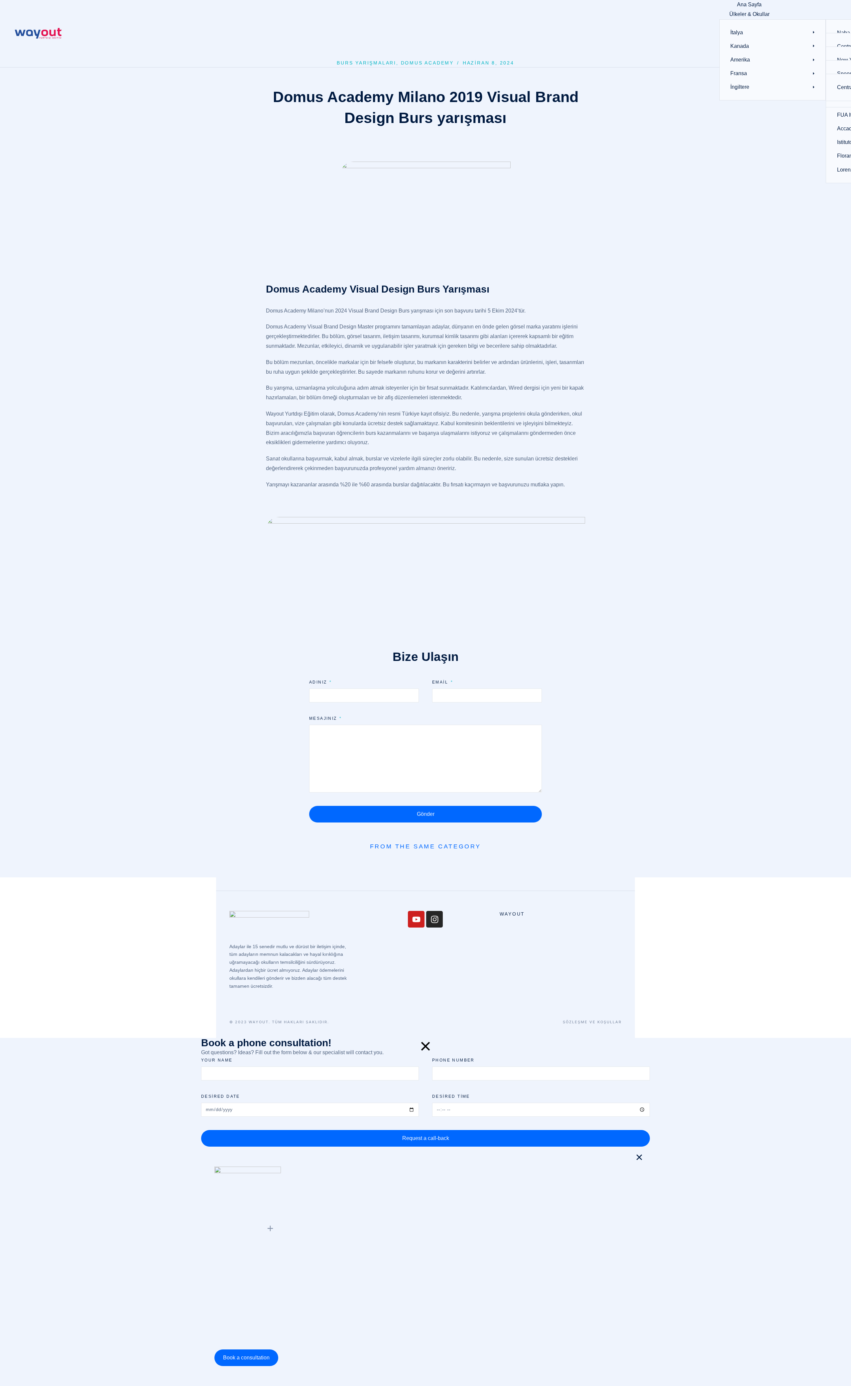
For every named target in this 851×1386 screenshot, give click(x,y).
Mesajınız (324, 718)
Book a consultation (246, 1357)
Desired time (451, 1096)
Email (441, 682)
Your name (217, 1060)
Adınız (319, 682)
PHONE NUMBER (453, 1060)
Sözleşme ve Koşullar (592, 1022)
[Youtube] (416, 919)
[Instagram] (434, 919)
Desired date (220, 1096)
